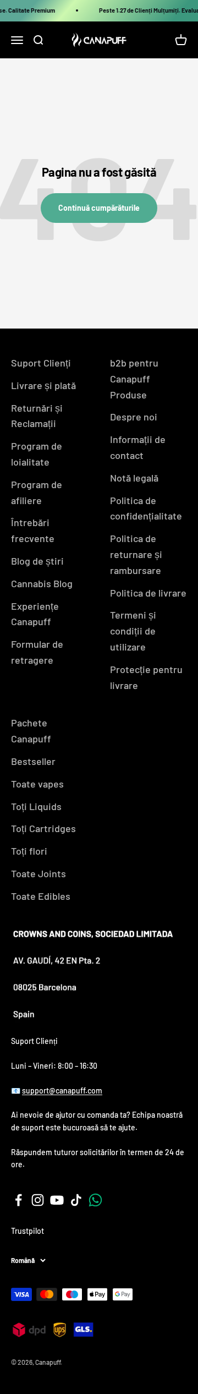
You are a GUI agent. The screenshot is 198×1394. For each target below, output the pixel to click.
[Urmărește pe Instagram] (37, 1200)
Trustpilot (27, 1231)
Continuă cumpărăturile (99, 207)
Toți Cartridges (43, 828)
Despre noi (133, 417)
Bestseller (33, 761)
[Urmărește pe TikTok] (76, 1200)
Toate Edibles (40, 896)
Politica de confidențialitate (146, 508)
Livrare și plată (43, 385)
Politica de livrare (148, 593)
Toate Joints (38, 873)
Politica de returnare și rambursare (136, 554)
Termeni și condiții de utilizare (133, 631)
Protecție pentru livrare (146, 677)
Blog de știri (37, 561)
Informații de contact (138, 447)
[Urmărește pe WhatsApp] (95, 1200)
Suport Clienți (41, 363)
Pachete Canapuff (31, 731)
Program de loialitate (36, 454)
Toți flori (29, 851)
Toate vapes (37, 784)
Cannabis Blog (42, 583)
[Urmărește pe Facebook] (18, 1200)
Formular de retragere (37, 652)
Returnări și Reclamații (37, 416)
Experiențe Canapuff (35, 614)
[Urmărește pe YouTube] (57, 1200)
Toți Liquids (36, 806)
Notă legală (134, 478)
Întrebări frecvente (32, 530)
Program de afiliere (36, 492)
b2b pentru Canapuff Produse (134, 379)
